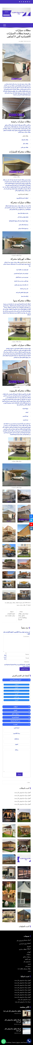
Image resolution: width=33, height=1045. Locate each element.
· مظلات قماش (27, 136)
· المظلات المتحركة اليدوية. (24, 194)
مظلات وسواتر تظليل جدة (10, 602)
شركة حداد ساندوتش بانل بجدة (23, 1002)
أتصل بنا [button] (15, 724)
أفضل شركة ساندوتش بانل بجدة (22, 792)
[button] (3, 1041)
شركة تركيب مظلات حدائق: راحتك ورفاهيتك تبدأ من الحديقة (23, 615)
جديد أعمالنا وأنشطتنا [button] (15, 720)
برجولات (28, 954)
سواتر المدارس (23, 943)
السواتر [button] (15, 710)
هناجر (29, 971)
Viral (17, 1042)
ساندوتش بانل (20, 940)
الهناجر (29, 952)
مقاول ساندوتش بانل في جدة (12, 1011)
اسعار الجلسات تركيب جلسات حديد (10, 613)
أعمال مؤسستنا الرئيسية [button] (15, 680)
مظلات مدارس (22, 949)
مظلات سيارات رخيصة (21, 605)
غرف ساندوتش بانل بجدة (24, 999)
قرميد (29, 964)
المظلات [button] (15, 706)
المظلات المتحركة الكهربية (25, 262)
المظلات (17, 602)
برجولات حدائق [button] (15, 713)
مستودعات (28, 966)
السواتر (29, 943)
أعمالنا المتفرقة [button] (15, 717)
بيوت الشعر (28, 959)
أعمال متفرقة (22, 602)
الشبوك (29, 946)
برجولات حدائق (27, 957)
